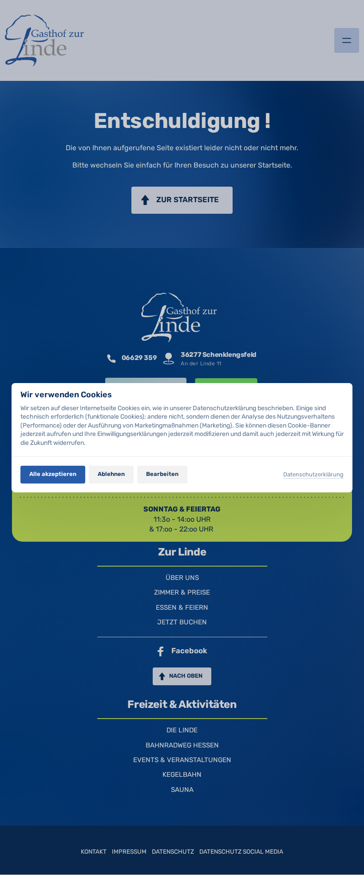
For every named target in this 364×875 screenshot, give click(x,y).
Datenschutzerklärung (313, 474)
